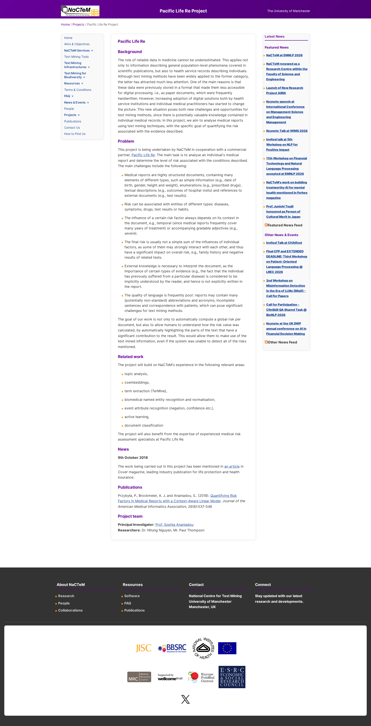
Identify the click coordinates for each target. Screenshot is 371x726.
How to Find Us (74, 134)
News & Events (75, 102)
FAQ (67, 96)
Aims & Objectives (77, 44)
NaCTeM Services (77, 50)
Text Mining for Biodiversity (75, 75)
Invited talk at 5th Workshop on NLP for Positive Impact (282, 144)
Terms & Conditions (77, 90)
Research (66, 596)
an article (232, 466)
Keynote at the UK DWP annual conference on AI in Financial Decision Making (286, 329)
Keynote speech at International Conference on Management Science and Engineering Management (285, 112)
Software (132, 596)
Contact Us (72, 127)
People (69, 108)
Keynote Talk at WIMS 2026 (287, 131)
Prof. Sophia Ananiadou (174, 524)
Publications (72, 121)
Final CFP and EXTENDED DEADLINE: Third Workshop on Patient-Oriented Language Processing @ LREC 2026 (286, 261)
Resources (72, 83)
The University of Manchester (288, 11)
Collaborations (70, 610)
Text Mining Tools (76, 56)
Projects (78, 24)
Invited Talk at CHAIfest (284, 242)
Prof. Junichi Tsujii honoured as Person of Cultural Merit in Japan (283, 211)
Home (65, 24)
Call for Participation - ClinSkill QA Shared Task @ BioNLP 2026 (286, 310)
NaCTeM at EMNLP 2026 (284, 55)
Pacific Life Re (143, 155)
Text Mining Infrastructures (75, 65)
